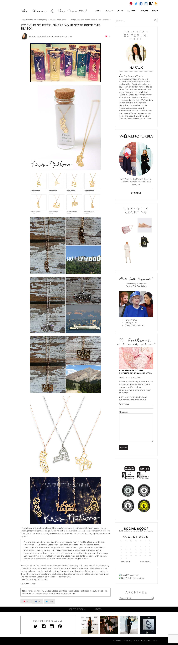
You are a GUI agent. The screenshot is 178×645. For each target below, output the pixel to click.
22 (150, 552)
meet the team (76, 609)
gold (92, 591)
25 (131, 555)
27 (141, 555)
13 (140, 549)
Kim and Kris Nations (32, 593)
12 (135, 549)
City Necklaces (66, 591)
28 (145, 555)
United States (51, 591)
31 (126, 558)
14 (145, 549)
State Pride (48, 593)
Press (98, 609)
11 (130, 549)
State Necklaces (81, 591)
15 (149, 549)
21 (145, 552)
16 (121, 552)
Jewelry (40, 591)
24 (126, 555)
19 (135, 552)
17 (126, 552)
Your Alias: (124, 404)
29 (150, 555)
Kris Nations (101, 591)
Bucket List (69, 593)
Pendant (32, 591)
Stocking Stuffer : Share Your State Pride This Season (60, 27)
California (58, 593)
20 (141, 552)
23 (121, 555)
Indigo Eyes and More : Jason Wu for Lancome (90, 20)
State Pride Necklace (46, 577)
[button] (98, 11)
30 (121, 558)
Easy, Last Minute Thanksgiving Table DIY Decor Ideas (44, 20)
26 (136, 555)
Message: (123, 412)
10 (126, 549)
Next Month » (145, 562)
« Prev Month (125, 562)
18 (131, 552)
